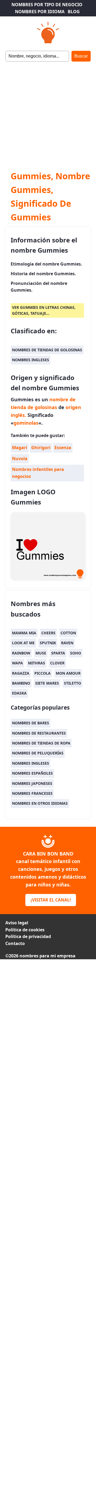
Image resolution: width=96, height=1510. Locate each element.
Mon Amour (68, 673)
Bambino (21, 683)
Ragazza (20, 673)
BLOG (74, 12)
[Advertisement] (48, 112)
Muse (40, 653)
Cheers (48, 632)
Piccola (42, 673)
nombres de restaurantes (39, 733)
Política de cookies (25, 930)
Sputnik (48, 642)
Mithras (36, 662)
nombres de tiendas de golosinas (47, 349)
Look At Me (23, 642)
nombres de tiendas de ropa (41, 743)
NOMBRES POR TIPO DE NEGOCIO (46, 5)
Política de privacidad (28, 936)
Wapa (17, 662)
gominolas (26, 423)
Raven (67, 642)
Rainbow (21, 653)
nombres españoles (32, 773)
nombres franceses (32, 793)
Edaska (19, 693)
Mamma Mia (24, 632)
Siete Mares (47, 683)
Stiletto (72, 683)
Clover (57, 662)
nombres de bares (30, 722)
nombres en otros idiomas (40, 803)
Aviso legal (16, 923)
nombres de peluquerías (37, 753)
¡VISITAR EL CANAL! (51, 900)
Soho (75, 653)
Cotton (68, 632)
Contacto (15, 943)
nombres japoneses (32, 783)
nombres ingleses (30, 359)
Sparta (58, 653)
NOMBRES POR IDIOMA (40, 12)
